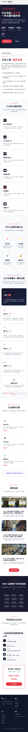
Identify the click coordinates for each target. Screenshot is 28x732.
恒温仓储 (16, 703)
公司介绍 (3, 714)
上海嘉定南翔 (17, 714)
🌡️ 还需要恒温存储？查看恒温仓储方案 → (14, 473)
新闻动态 (3, 718)
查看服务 (17, 41)
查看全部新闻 (14, 570)
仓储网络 (3, 716)
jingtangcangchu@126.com (20, 716)
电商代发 (16, 701)
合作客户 (3, 720)
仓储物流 (16, 705)
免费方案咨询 (7, 41)
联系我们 (3, 723)
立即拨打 (14, 684)
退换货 (16, 707)
